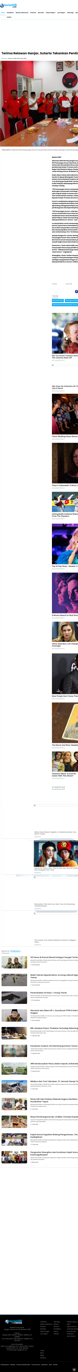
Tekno (42, 1351)
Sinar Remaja (71, 1331)
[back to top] (74, 1370)
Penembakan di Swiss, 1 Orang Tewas (48, 992)
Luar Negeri (61, 13)
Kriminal (33, 13)
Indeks (9, 17)
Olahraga (70, 13)
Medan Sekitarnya (22, 13)
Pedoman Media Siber (23, 1365)
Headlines (10, 13)
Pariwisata (70, 1334)
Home (3, 13)
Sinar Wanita (71, 1336)
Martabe (41, 13)
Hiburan (56, 1324)
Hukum (56, 1331)
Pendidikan (57, 1329)
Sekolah (56, 1334)
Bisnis (42, 1353)
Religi (42, 1355)
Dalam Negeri (50, 13)
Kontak (55, 1365)
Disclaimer (44, 1365)
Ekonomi (56, 1326)
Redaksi (4, 58)
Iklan (50, 1365)
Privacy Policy (36, 1365)
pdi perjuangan (58, 301)
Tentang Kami (4, 1365)
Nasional (43, 1358)
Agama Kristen (72, 1326)
